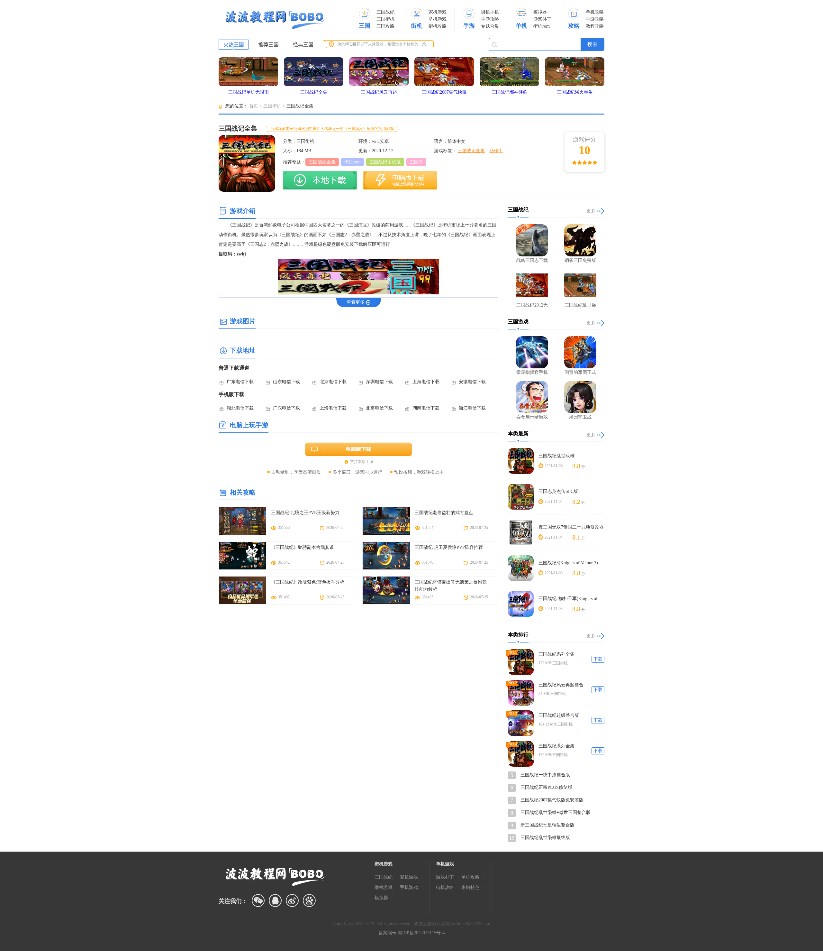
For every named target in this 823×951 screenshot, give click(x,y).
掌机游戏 (438, 19)
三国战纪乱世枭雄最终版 (545, 837)
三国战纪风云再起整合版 (560, 685)
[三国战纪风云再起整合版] (521, 693)
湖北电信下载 (240, 408)
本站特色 (470, 887)
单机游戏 (445, 864)
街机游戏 (384, 864)
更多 (590, 210)
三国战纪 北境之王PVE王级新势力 (305, 512)
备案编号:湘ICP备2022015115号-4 (411, 932)
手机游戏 (409, 887)
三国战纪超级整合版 (558, 715)
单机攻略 (595, 12)
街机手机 (490, 12)
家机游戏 (438, 12)
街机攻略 (438, 26)
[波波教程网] (275, 20)
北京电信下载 (333, 381)
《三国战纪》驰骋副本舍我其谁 (302, 547)
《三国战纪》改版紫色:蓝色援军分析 (307, 582)
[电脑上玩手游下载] (400, 180)
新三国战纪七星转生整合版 (547, 825)
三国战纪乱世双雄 (556, 455)
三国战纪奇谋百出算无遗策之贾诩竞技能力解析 (451, 586)
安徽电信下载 (472, 381)
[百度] (309, 900)
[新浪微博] (292, 900)
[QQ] (275, 900)
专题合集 (490, 26)
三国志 (416, 162)
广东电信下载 (240, 381)
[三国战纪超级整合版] (521, 723)
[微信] (258, 900)
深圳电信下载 (379, 381)
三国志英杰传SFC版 (558, 491)
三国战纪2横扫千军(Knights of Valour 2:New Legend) (568, 599)
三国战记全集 (471, 150)
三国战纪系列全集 (556, 654)
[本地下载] (320, 180)
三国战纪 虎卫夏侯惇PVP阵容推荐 (449, 547)
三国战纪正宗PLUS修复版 (546, 787)
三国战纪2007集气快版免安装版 (551, 800)
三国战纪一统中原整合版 (545, 774)
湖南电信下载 (425, 408)
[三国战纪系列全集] (521, 662)
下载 (597, 659)
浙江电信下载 (472, 408)
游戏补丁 (542, 19)
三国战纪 (385, 12)
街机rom (541, 26)
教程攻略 (595, 26)
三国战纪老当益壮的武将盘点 (444, 512)
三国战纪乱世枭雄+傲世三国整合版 (555, 812)
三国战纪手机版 (385, 162)
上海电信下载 (425, 381)
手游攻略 (490, 19)
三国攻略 (385, 26)
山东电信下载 (286, 381)
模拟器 (540, 12)
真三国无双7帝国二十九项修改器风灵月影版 (571, 527)
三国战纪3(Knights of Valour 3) (568, 562)
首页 (253, 106)
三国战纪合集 (322, 162)
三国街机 (385, 19)
